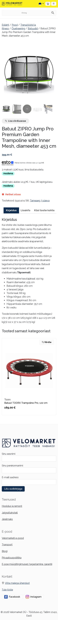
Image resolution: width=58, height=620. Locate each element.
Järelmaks (7, 519)
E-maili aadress (10, 477)
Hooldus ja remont (12, 506)
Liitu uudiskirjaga (13, 488)
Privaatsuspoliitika (11, 557)
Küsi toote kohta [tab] (44, 210)
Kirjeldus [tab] (11, 210)
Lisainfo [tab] (25, 210)
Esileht (5, 24)
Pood (15, 24)
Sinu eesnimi (8, 453)
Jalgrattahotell (10, 512)
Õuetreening (18, 28)
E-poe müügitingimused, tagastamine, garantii (27, 564)
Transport (7, 544)
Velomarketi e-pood (13, 538)
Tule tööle (7, 589)
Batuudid (33, 28)
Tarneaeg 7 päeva (40, 200)
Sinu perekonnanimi (12, 465)
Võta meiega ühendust (17, 583)
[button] (53, 4)
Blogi (4, 551)
